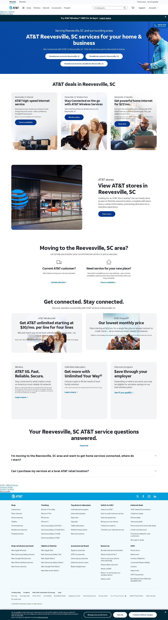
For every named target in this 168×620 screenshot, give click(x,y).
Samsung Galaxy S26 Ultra (51, 525)
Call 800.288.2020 (58, 282)
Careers (134, 566)
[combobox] (108, 7)
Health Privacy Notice (136, 596)
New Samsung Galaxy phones (22, 554)
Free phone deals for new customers (140, 535)
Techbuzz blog (16, 592)
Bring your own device (109, 521)
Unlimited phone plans (79, 509)
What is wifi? (105, 579)
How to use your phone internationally (110, 559)
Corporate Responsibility (140, 562)
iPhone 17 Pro (46, 513)
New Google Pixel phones (21, 558)
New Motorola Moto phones (22, 562)
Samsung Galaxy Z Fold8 (50, 534)
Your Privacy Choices (117, 596)
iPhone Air (45, 517)
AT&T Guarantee (137, 574)
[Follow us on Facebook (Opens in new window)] (143, 496)
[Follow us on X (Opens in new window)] (137, 496)
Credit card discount (139, 529)
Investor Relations (138, 558)
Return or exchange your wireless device (110, 574)
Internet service (64, 56)
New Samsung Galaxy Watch (52, 562)
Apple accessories (78, 550)
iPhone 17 (44, 521)
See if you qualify (123, 392)
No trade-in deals (137, 540)
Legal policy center (74, 596)
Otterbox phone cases (79, 562)
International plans (78, 513)
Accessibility (47, 596)
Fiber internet (16, 513)
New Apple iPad (47, 550)
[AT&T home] (14, 7)
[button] (23, 7)
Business (22, 2)
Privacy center (103, 596)
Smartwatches (17, 525)
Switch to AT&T (107, 509)
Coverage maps (25, 596)
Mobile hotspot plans (79, 529)
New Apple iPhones (18, 550)
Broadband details (60, 596)
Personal (12, 2)
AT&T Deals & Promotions (141, 509)
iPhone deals (135, 517)
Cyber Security (150, 596)
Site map (14, 596)
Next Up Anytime (77, 534)
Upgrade (74, 521)
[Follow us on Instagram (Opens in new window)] (149, 496)
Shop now (121, 343)
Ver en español (152, 2)
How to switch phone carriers (112, 513)
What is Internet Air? (109, 554)
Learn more (105, 18)
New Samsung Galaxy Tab (51, 554)
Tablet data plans (77, 525)
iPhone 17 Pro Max (48, 509)
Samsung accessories (79, 558)
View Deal (122, 124)
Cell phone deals (137, 513)
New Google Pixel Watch (50, 566)
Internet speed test (108, 517)
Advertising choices (89, 596)
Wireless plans (104, 56)
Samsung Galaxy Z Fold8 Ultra (52, 529)
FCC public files (16, 599)
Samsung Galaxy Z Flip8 (50, 538)
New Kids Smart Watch (50, 570)
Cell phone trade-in (108, 525)
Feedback (26, 592)
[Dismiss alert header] (165, 16)
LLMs (59, 592)
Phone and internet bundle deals (143, 525)
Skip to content (7, 11)
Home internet (17, 517)
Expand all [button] (84, 445)
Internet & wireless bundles (84, 64)
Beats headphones (78, 566)
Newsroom (135, 554)
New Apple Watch (48, 558)
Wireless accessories (19, 529)
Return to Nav (6, 13)
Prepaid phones (17, 534)
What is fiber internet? (109, 564)
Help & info (135, 570)
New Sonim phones (18, 566)
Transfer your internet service (112, 529)
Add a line (74, 517)
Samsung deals (136, 521)
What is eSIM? (106, 568)
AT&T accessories (78, 554)
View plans (46, 346)
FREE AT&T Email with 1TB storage (43, 592)
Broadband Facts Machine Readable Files (141, 579)
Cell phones (15, 509)
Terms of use (36, 596)
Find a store (141, 2)
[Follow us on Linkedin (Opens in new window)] (155, 496)
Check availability (26, 122)
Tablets (14, 521)
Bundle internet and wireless (112, 550)
